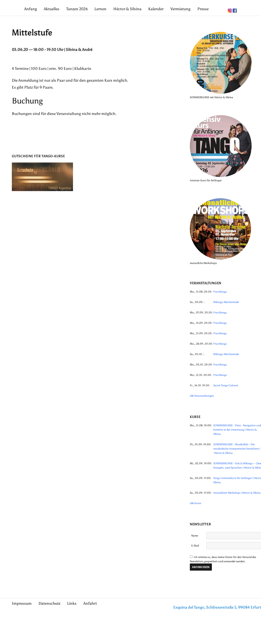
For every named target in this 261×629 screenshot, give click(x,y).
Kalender (156, 9)
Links (71, 603)
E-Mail (195, 545)
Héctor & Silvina (127, 9)
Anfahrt (90, 603)
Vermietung (180, 9)
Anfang (30, 9)
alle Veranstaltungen (202, 395)
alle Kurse (195, 503)
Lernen (100, 9)
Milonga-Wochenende (226, 302)
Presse (203, 9)
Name (194, 535)
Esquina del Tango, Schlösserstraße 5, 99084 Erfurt (217, 607)
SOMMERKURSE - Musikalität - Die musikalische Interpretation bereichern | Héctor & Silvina (236, 448)
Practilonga (220, 291)
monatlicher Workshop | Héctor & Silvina (237, 492)
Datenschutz (49, 603)
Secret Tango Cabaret (225, 385)
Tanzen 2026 (77, 9)
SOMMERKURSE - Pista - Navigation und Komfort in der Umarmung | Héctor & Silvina (237, 429)
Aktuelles (51, 9)
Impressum (22, 603)
